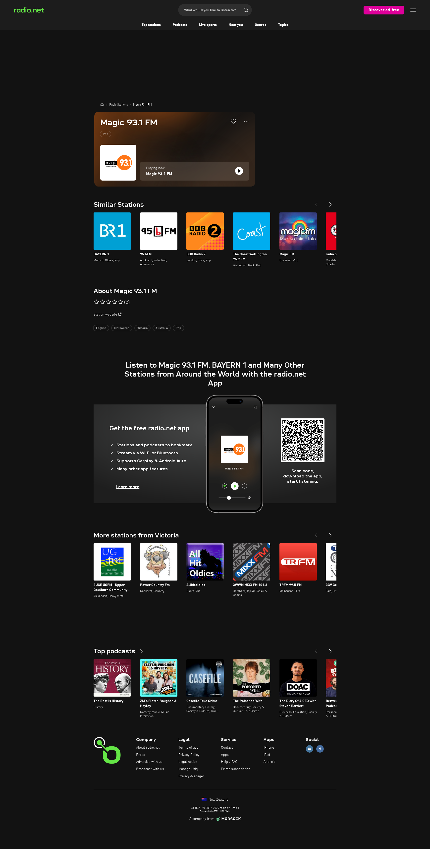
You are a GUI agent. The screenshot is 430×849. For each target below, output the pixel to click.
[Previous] (316, 202)
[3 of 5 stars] (108, 302)
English (101, 328)
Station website (105, 314)
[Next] (330, 202)
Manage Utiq (188, 769)
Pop (105, 134)
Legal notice (187, 762)
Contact (227, 747)
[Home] (102, 105)
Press (140, 755)
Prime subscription (235, 769)
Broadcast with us (150, 769)
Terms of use (188, 747)
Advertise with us (149, 762)
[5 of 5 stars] (120, 302)
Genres (260, 25)
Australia (162, 328)
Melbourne (121, 328)
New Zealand (218, 799)
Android (269, 762)
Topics (283, 25)
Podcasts (180, 25)
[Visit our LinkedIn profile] (310, 748)
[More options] (246, 121)
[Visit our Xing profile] (320, 748)
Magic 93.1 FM (159, 174)
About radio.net (148, 747)
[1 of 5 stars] (96, 302)
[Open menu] (413, 10)
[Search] (246, 10)
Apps (225, 755)
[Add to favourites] (233, 121)
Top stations (151, 25)
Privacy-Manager (191, 776)
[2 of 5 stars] (102, 302)
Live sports (208, 25)
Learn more (127, 486)
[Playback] (239, 171)
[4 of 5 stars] (114, 302)
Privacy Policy (188, 755)
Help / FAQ (229, 762)
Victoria (142, 328)
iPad (267, 755)
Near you (236, 25)
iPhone (269, 747)
